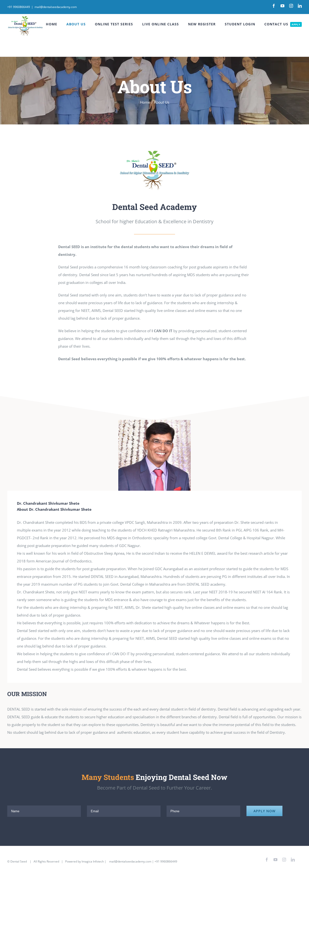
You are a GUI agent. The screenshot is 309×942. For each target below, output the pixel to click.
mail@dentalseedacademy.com (56, 7)
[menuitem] (56, 24)
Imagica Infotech (93, 861)
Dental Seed (19, 861)
